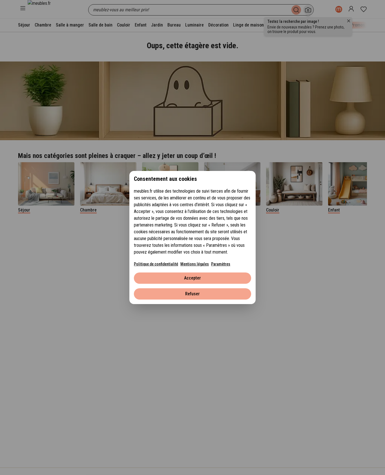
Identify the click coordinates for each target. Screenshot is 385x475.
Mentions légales (194, 264)
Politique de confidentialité (156, 264)
